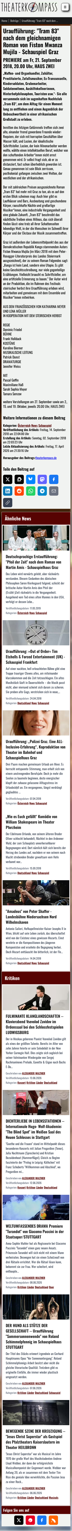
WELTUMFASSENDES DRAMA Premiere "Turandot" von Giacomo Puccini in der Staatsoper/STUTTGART (35, 1231)
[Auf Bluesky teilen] (30, 479)
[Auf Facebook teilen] (53, 479)
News (34, 425)
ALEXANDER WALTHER (33, 1073)
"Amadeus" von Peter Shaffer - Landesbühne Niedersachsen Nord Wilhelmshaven (31, 916)
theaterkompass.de (46, 457)
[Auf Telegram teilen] (42, 491)
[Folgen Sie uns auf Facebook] (41, 1520)
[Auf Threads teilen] (19, 479)
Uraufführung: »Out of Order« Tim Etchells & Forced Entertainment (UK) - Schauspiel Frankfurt (35, 656)
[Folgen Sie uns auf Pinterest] (30, 1520)
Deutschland (24, 703)
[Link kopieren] (7, 502)
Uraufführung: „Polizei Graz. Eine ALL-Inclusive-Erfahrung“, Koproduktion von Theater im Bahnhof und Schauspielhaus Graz (35, 749)
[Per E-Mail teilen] (53, 491)
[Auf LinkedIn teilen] (7, 491)
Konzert (21, 1082)
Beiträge (14, 21)
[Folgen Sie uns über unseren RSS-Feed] (53, 1520)
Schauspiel (44, 425)
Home (4, 21)
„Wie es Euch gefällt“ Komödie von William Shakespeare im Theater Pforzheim (31, 821)
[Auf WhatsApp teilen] (30, 491)
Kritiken (30, 1082)
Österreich (24, 425)
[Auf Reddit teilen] (19, 491)
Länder (39, 1082)
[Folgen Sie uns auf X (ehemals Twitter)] (18, 1520)
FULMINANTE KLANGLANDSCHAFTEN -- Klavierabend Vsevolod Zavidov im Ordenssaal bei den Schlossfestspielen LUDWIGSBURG (34, 1024)
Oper (51, 1287)
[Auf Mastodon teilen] (42, 479)
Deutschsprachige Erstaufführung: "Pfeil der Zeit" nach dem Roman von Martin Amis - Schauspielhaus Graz (33, 561)
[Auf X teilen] (7, 479)
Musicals (53, 1497)
